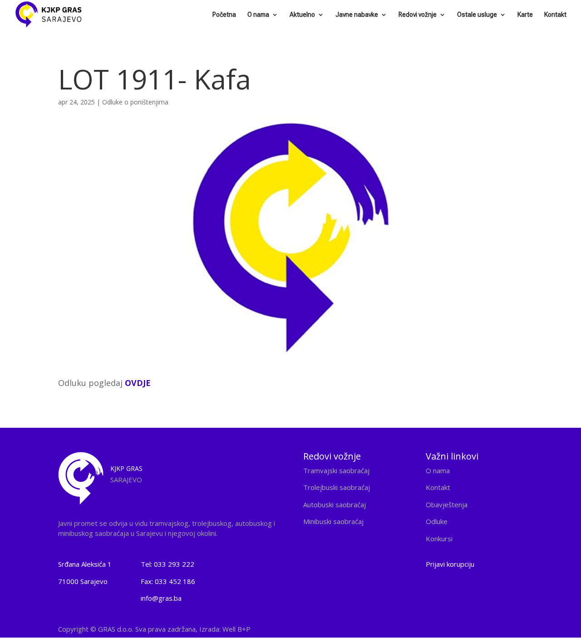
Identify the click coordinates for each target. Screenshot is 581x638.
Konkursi (439, 538)
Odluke (437, 521)
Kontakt (555, 14)
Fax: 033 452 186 (168, 581)
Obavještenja (447, 504)
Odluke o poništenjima (135, 102)
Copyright (154, 628)
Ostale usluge (477, 14)
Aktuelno (302, 14)
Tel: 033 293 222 (167, 564)
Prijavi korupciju (450, 564)
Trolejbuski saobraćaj (336, 487)
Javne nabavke (356, 14)
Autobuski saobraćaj (334, 504)
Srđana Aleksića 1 (85, 564)
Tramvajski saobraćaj (336, 470)
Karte (525, 14)
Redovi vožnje (418, 14)
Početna (224, 14)
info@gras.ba (161, 598)
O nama (258, 14)
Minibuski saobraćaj (333, 521)
